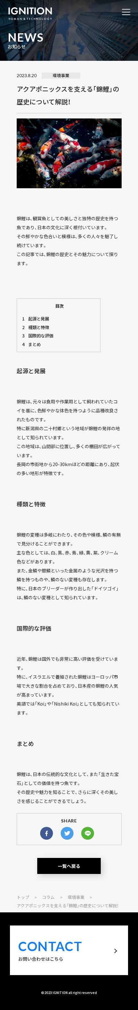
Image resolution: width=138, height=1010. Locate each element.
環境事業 (61, 75)
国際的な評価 (37, 336)
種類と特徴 (35, 327)
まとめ (31, 344)
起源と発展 (35, 319)
